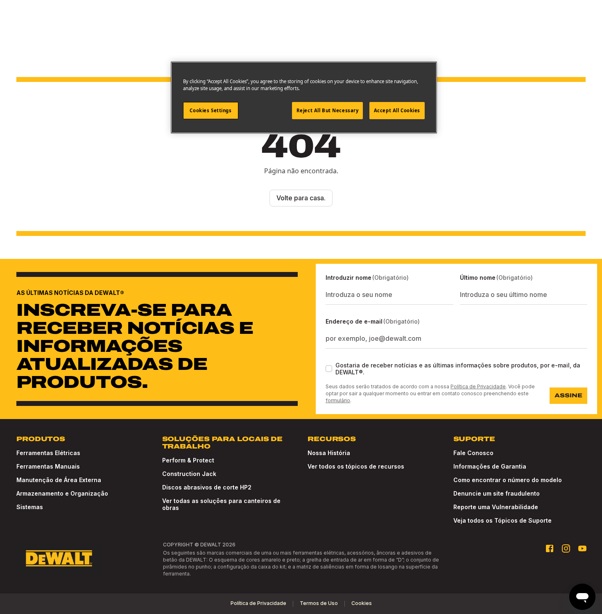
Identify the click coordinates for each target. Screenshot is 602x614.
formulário (338, 400)
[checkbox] (329, 368)
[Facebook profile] (549, 548)
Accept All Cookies (397, 110)
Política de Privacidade (478, 386)
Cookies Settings (210, 110)
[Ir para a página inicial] (59, 558)
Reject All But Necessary (327, 110)
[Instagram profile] (566, 548)
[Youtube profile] (582, 548)
